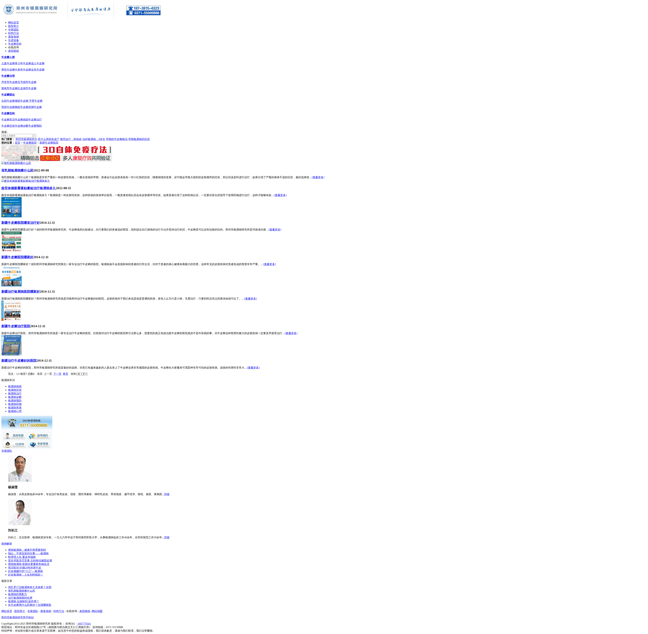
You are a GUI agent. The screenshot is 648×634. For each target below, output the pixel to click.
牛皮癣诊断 (21, 125)
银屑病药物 (15, 404)
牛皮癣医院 (30, 142)
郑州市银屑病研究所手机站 (17, 617)
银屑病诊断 (15, 397)
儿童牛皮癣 (8, 63)
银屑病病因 (15, 386)
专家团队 (13, 29)
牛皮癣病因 (21, 119)
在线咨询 (13, 47)
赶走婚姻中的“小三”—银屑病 (25, 571)
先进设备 (13, 40)
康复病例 (13, 36)
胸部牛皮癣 (21, 107)
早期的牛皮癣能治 (117, 139)
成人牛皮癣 (38, 63)
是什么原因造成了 (48, 139)
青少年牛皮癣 (23, 63)
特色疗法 (13, 33)
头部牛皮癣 (8, 100)
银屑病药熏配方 (17, 594)
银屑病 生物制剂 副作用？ (23, 601)
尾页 (65, 373)
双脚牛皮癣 (35, 107)
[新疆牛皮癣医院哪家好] (11, 250)
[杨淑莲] (20, 480)
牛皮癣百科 (15, 43)
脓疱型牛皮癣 (9, 88)
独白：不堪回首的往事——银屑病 (28, 553)
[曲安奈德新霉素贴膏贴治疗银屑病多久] (25, 180)
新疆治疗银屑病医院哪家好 (20, 291)
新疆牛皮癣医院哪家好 (17, 257)
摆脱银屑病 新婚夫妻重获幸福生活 (28, 564)
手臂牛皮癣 (36, 100)
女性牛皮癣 (38, 69)
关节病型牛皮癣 (27, 82)
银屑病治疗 (15, 393)
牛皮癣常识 (8, 119)
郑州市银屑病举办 (26, 139)
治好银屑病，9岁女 (93, 139)
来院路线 (13, 50)
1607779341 (84, 623)
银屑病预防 (15, 400)
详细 (166, 494)
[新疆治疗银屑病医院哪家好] (11, 285)
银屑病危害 (15, 407)
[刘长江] (20, 524)
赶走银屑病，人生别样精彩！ (25, 574)
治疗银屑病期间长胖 (20, 597)
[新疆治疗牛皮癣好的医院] (11, 354)
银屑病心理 (15, 411)
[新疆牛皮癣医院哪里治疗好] (11, 216)
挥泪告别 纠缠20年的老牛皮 (24, 567)
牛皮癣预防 (35, 125)
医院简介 (13, 26)
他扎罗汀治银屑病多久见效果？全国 (29, 587)
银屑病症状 (15, 389)
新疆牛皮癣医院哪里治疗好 (20, 222)
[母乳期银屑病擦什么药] (16, 163)
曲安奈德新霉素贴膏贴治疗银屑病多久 (28, 188)
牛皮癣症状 (8, 125)
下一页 (57, 373)
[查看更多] (318, 177)
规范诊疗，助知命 (71, 139)
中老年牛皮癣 (23, 69)
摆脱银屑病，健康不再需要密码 (27, 549)
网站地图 (97, 611)
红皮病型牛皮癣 (27, 88)
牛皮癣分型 (8, 75)
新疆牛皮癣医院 (48, 142)
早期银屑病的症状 (139, 139)
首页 (17, 142)
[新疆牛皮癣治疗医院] (11, 319)
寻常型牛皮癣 (9, 82)
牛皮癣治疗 (35, 119)
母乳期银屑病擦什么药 (17, 170)
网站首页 (13, 22)
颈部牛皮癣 (22, 100)
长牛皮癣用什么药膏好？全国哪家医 (29, 604)
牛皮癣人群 (8, 57)
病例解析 (6, 543)
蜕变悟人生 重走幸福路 (22, 557)
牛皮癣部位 (8, 94)
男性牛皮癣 (8, 69)
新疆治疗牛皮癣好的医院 (19, 360)
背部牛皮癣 (8, 107)
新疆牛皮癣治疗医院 (15, 326)
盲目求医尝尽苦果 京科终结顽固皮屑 (30, 560)
